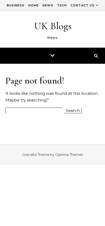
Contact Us (82, 5)
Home (33, 5)
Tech (62, 5)
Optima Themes (69, 154)
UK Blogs (53, 26)
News (48, 5)
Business (15, 5)
